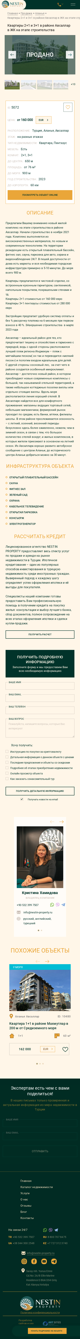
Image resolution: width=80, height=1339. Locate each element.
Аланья (40, 13)
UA (21, 1243)
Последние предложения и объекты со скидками (40, 762)
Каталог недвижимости (36, 1187)
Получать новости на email (43, 799)
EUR (41, 120)
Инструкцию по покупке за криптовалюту (35, 751)
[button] (38, 930)
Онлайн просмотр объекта (26, 773)
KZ (55, 1243)
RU (54, 1236)
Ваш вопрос (16, 718)
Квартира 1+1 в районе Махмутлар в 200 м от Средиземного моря (38, 1026)
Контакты (27, 1218)
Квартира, (46, 143)
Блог (23, 1212)
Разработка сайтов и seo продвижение (27, 1323)
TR (21, 1236)
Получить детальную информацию (40, 791)
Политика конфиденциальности (40, 1312)
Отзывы (26, 1205)
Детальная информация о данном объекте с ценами (42, 757)
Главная (12, 13)
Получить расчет (40, 634)
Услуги (25, 1193)
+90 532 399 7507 (28, 905)
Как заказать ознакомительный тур (32, 778)
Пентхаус (60, 143)
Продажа (26, 13)
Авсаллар (62, 130)
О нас (24, 1199)
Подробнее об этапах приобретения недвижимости (41, 768)
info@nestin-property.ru (37, 912)
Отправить (40, 1151)
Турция (37, 130)
